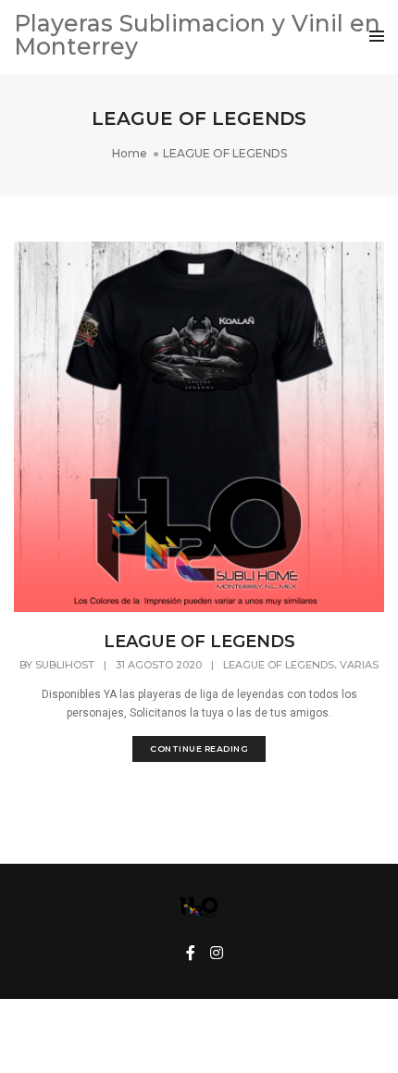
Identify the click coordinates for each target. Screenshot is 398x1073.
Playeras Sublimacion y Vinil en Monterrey (197, 34)
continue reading (199, 748)
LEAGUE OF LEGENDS (199, 641)
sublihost (64, 664)
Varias (359, 664)
